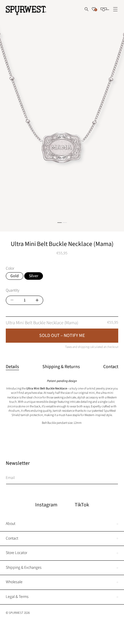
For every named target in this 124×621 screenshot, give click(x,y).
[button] (86, 9)
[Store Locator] (62, 553)
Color (10, 268)
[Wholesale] (62, 582)
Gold (14, 276)
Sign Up (112, 477)
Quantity (12, 290)
